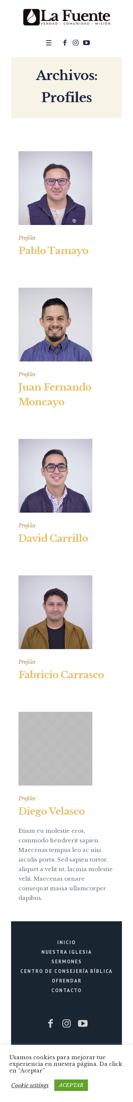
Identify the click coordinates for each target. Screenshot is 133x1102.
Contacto (66, 990)
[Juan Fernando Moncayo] (55, 324)
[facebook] (65, 42)
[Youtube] (86, 42)
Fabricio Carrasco (61, 675)
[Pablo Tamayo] (55, 188)
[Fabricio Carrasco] (55, 612)
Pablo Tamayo (53, 251)
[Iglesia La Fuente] (66, 17)
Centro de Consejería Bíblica (66, 971)
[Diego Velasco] (55, 749)
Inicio (66, 942)
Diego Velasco (51, 811)
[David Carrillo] (55, 476)
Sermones (66, 962)
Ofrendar (67, 981)
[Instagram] (75, 42)
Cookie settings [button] (30, 1085)
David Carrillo (53, 538)
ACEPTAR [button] (71, 1085)
